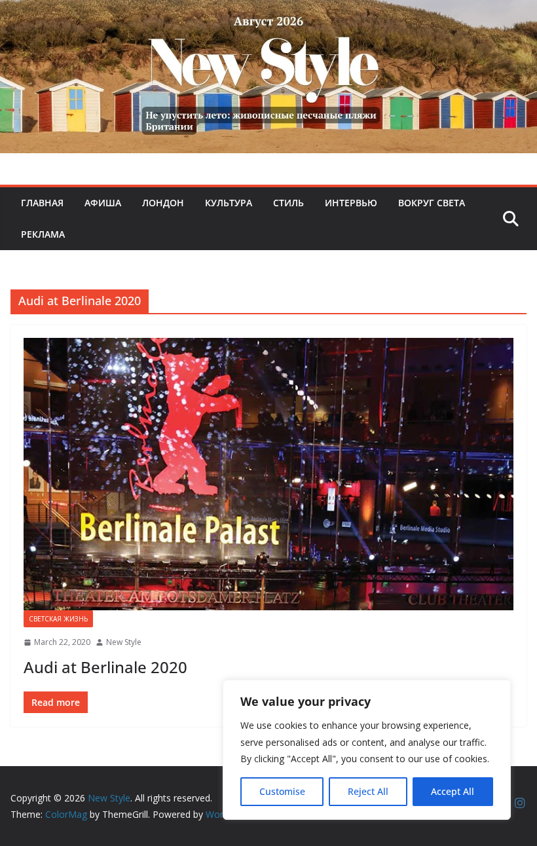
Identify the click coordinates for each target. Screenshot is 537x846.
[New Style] (268, 14)
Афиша (102, 202)
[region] (367, 750)
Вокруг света (431, 202)
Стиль (288, 202)
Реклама (43, 234)
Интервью (351, 202)
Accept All (452, 791)
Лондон (163, 202)
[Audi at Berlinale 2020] (268, 474)
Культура (228, 202)
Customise (282, 791)
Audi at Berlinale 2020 (105, 667)
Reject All (368, 791)
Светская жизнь (58, 618)
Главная (42, 202)
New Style (123, 642)
